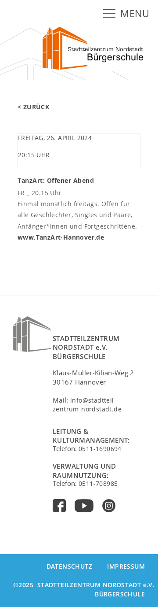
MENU (135, 13)
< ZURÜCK (33, 107)
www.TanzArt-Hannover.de (61, 237)
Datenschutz (69, 566)
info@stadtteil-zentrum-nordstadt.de (87, 405)
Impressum (126, 566)
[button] (111, 13)
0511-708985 (98, 483)
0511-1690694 (100, 448)
